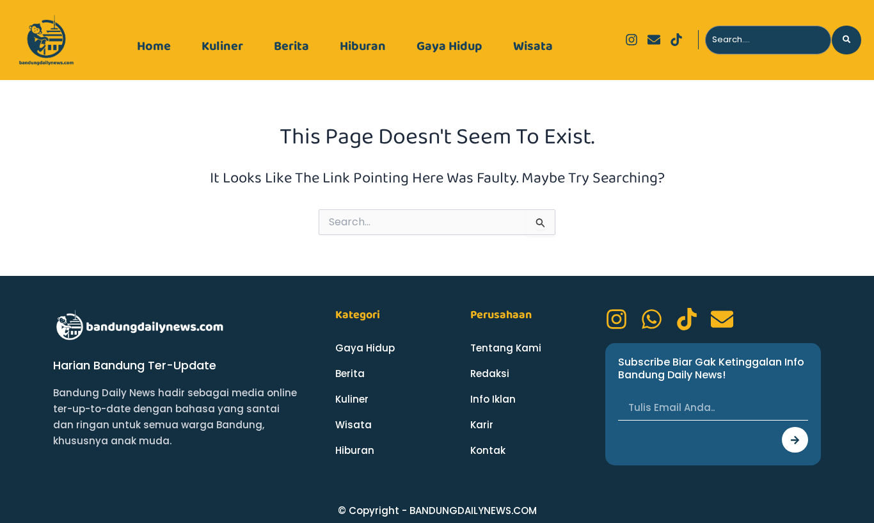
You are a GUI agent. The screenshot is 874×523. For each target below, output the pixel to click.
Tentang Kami (505, 348)
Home (154, 46)
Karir (481, 424)
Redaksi (489, 373)
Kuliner (222, 46)
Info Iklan (493, 399)
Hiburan (363, 46)
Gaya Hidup (449, 46)
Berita (291, 46)
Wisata (533, 46)
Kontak (487, 450)
